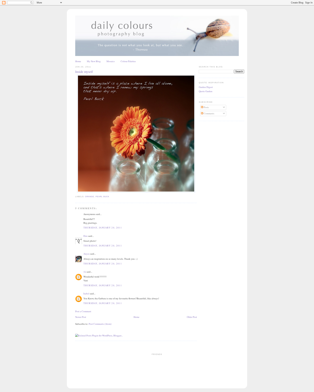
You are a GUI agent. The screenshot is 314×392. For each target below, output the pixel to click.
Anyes (86, 253)
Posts (206, 107)
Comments (208, 113)
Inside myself (84, 71)
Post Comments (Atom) (100, 323)
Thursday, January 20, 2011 (102, 227)
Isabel (86, 293)
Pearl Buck (102, 197)
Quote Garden (205, 91)
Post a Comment (83, 311)
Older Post (192, 317)
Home (78, 61)
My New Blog (94, 61)
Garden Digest (206, 87)
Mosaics (110, 61)
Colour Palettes (128, 61)
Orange (89, 197)
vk (84, 271)
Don (85, 236)
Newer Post (80, 317)
